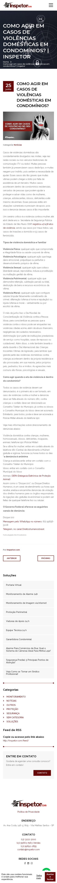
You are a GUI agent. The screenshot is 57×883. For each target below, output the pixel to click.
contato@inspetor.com (28, 849)
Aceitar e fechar (50, 877)
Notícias (18, 145)
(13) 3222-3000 (28, 839)
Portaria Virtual (13, 585)
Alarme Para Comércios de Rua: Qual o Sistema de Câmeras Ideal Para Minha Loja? (28, 649)
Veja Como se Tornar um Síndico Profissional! (22, 672)
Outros (10, 705)
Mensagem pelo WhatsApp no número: (22, 521)
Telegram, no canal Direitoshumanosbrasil (23, 529)
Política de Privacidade (28, 812)
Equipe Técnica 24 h (16, 630)
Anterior (12, 558)
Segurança (11, 713)
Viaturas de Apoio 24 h (17, 621)
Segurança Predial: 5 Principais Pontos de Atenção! (27, 661)
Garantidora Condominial (19, 639)
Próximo (45, 558)
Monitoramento (15, 697)
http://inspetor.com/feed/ (16, 740)
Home (6, 62)
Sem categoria (14, 717)
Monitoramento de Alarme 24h (22, 594)
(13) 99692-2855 (28, 846)
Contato (42, 773)
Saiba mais (39, 876)
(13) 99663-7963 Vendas (28, 843)
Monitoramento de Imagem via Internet (26, 603)
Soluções (11, 721)
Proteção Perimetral (16, 612)
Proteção (11, 709)
